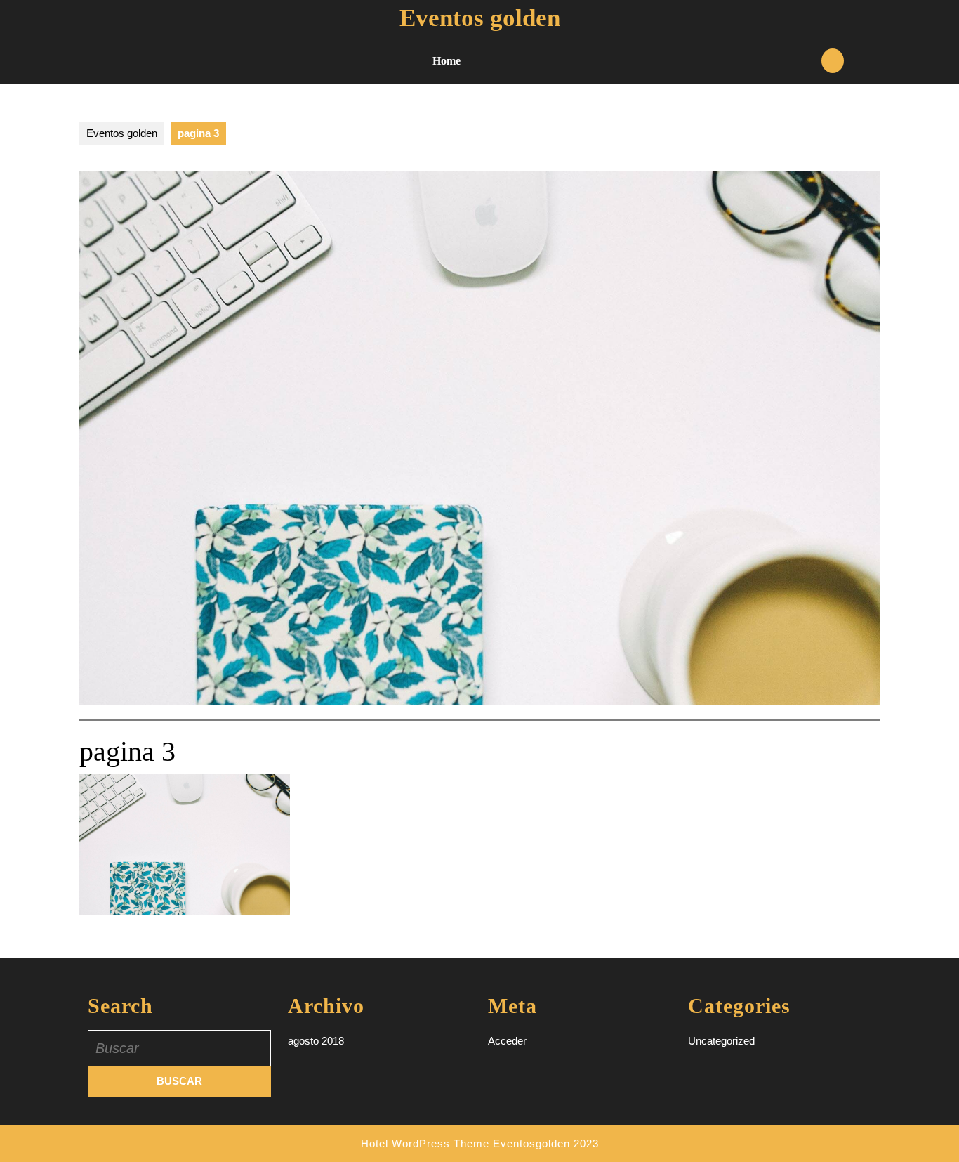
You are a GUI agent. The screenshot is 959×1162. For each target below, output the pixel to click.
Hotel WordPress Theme (425, 1143)
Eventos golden (479, 18)
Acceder (507, 1041)
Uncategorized (721, 1041)
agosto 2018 (316, 1041)
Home (446, 61)
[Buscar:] (179, 1048)
